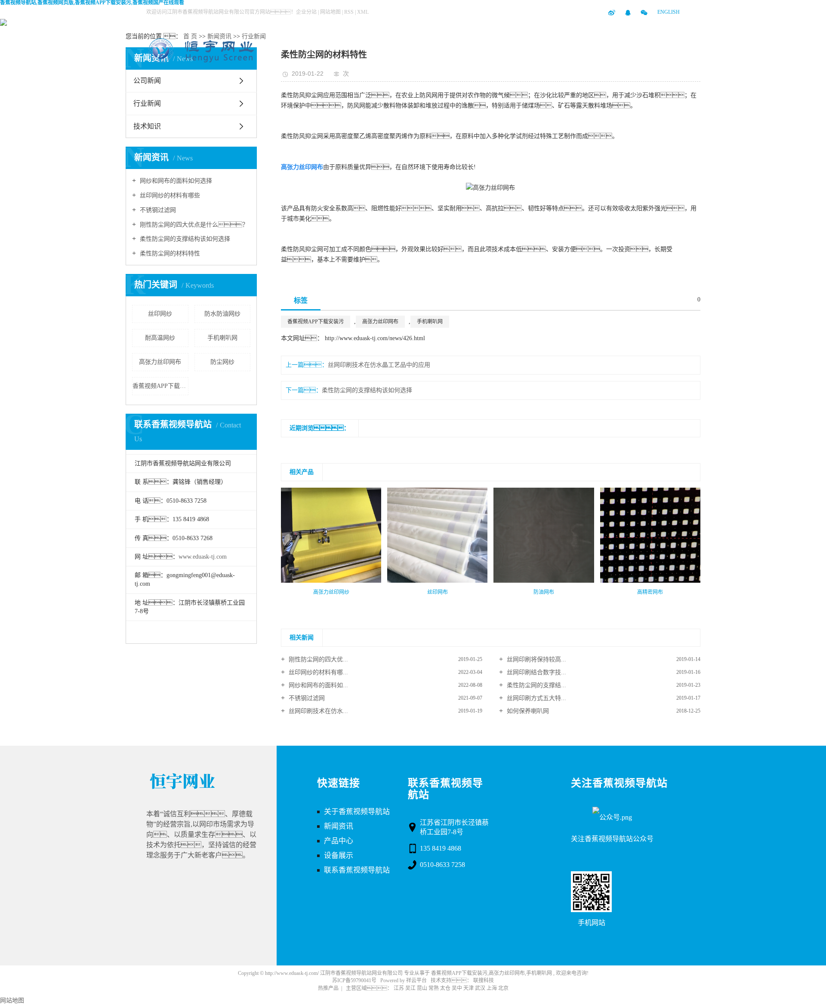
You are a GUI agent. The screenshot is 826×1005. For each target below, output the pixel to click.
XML (363, 12)
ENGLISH (668, 12)
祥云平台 (416, 980)
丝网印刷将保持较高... (535, 659)
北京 (503, 988)
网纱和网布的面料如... (317, 685)
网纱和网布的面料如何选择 (175, 181)
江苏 (399, 988)
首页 (333, 48)
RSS (349, 12)
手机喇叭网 (222, 338)
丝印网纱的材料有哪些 (169, 195)
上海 (492, 988)
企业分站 (306, 12)
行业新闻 (254, 36)
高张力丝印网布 (160, 362)
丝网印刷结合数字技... (535, 672)
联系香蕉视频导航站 (548, 48)
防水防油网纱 (222, 313)
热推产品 (328, 988)
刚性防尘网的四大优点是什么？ (193, 224)
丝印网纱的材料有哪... (317, 672)
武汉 (480, 988)
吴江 (410, 988)
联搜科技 (483, 980)
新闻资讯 (462, 48)
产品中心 (376, 48)
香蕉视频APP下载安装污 (160, 386)
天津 (468, 988)
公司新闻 (147, 80)
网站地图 (331, 12)
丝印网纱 (160, 313)
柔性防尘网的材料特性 (169, 253)
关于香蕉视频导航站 (505, 48)
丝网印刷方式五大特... (535, 698)
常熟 (433, 988)
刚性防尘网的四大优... (317, 659)
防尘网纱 (222, 362)
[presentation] (286, 601)
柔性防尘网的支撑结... (535, 685)
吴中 (457, 988)
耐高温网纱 (160, 338)
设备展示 (419, 48)
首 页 (190, 36)
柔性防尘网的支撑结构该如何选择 (184, 239)
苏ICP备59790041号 (354, 980)
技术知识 (147, 126)
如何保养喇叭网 (527, 711)
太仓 (445, 988)
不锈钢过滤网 (157, 210)
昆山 (422, 988)
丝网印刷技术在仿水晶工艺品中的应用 (379, 365)
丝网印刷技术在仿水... (317, 711)
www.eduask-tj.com (203, 556)
